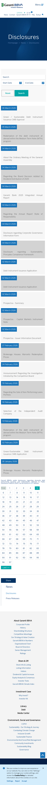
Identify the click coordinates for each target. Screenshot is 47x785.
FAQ (33, 15)
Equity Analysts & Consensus (23, 678)
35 (38, 511)
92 (17, 558)
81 (24, 548)
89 (38, 553)
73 (10, 544)
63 (24, 534)
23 (38, 502)
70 (31, 539)
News (6, 15)
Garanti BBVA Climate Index (23, 684)
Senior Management (23, 650)
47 (38, 520)
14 (17, 497)
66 (3, 539)
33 (24, 511)
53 (38, 525)
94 (31, 558)
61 (10, 534)
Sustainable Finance (24, 737)
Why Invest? (23, 696)
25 (10, 507)
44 (17, 520)
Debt (23, 710)
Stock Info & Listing (23, 665)
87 (24, 553)
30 (3, 511)
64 (31, 534)
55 (10, 530)
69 (24, 539)
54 (3, 530)
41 (38, 516)
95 (38, 558)
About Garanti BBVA (23, 621)
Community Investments (24, 743)
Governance (24, 750)
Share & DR (23, 661)
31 (10, 511)
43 (10, 520)
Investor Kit (23, 699)
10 (31, 493)
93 (24, 558)
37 (10, 516)
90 (3, 558)
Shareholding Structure (23, 631)
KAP (31, 483)
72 (3, 544)
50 (17, 525)
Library (23, 706)
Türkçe (38, 15)
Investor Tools (23, 681)
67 (10, 539)
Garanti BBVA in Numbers (23, 641)
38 (17, 516)
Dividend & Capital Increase (23, 675)
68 (17, 539)
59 (38, 530)
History (23, 628)
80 (17, 548)
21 (24, 502)
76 (31, 544)
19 (10, 502)
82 (31, 548)
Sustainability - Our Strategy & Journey (24, 727)
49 (10, 525)
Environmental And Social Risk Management (24, 740)
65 (38, 534)
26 (17, 507)
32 (17, 511)
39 (24, 516)
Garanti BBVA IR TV (23, 15)
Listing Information (23, 668)
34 (31, 511)
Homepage (13, 43)
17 (38, 497)
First (3, 488)
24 (3, 507)
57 (24, 530)
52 (31, 525)
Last (5, 567)
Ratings (23, 653)
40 (31, 516)
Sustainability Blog (24, 747)
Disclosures (11, 593)
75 (24, 544)
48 (3, 525)
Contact (12, 15)
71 (38, 539)
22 (31, 502)
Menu (38, 4)
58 (31, 530)
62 (17, 534)
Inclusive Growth (24, 734)
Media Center (23, 713)
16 (31, 497)
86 (17, 553)
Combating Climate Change (24, 730)
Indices (23, 671)
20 (17, 502)
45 (24, 520)
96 (3, 562)
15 (24, 497)
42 (3, 520)
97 (10, 562)
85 (10, 553)
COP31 (24, 724)
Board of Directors (23, 647)
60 (3, 534)
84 (3, 553)
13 (10, 497)
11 (38, 493)
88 (31, 553)
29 (38, 507)
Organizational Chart (23, 644)
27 (24, 507)
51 (24, 525)
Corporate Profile (23, 625)
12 (3, 497)
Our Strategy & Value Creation (22, 637)
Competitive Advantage (23, 634)
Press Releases (12, 598)
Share (8, 580)
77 (38, 544)
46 (31, 520)
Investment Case (23, 692)
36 (3, 516)
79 (10, 548)
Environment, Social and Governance (24, 720)
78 (3, 548)
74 (17, 544)
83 (38, 548)
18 (3, 502)
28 (31, 507)
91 (10, 558)
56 (17, 530)
